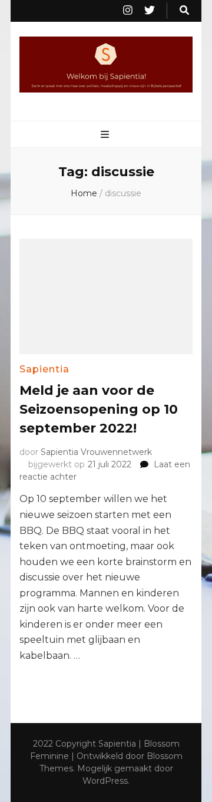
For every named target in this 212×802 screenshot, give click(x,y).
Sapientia (44, 369)
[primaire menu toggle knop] (106, 135)
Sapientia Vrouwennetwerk (96, 452)
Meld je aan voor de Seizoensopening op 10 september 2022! (98, 409)
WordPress (105, 780)
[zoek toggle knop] (184, 11)
